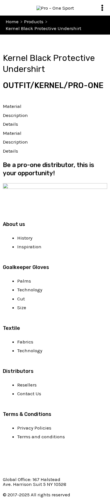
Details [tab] (10, 124)
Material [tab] (12, 106)
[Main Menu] (102, 8)
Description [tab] (15, 115)
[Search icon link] (9, 8)
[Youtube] (25, 461)
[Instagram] (40, 461)
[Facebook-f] (10, 461)
